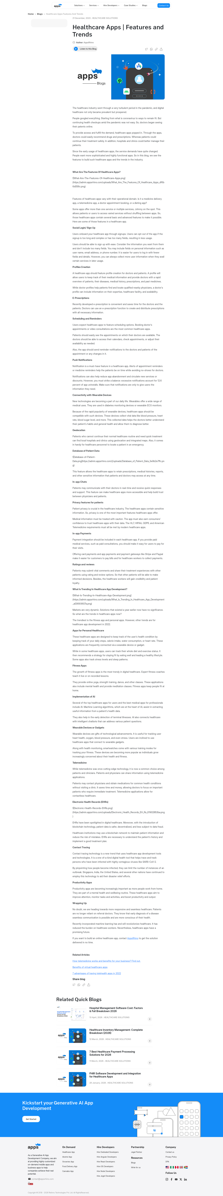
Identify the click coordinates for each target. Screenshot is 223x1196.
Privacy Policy (171, 1157)
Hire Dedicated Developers (108, 1152)
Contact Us (164, 5)
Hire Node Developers (106, 1171)
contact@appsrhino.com (42, 1179)
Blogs (144, 5)
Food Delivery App (69, 1166)
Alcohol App (67, 1157)
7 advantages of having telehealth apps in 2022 (97, 973)
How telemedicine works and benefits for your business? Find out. (107, 961)
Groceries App (68, 1162)
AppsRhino (132, 938)
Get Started (31, 1119)
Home (31, 14)
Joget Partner (136, 1152)
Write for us (136, 1167)
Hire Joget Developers (106, 1176)
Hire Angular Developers (107, 1157)
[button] (167, 1167)
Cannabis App (68, 1171)
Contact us (170, 1152)
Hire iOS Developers (105, 1166)
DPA (167, 1162)
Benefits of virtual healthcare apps (90, 967)
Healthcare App (68, 1152)
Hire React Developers (106, 1162)
